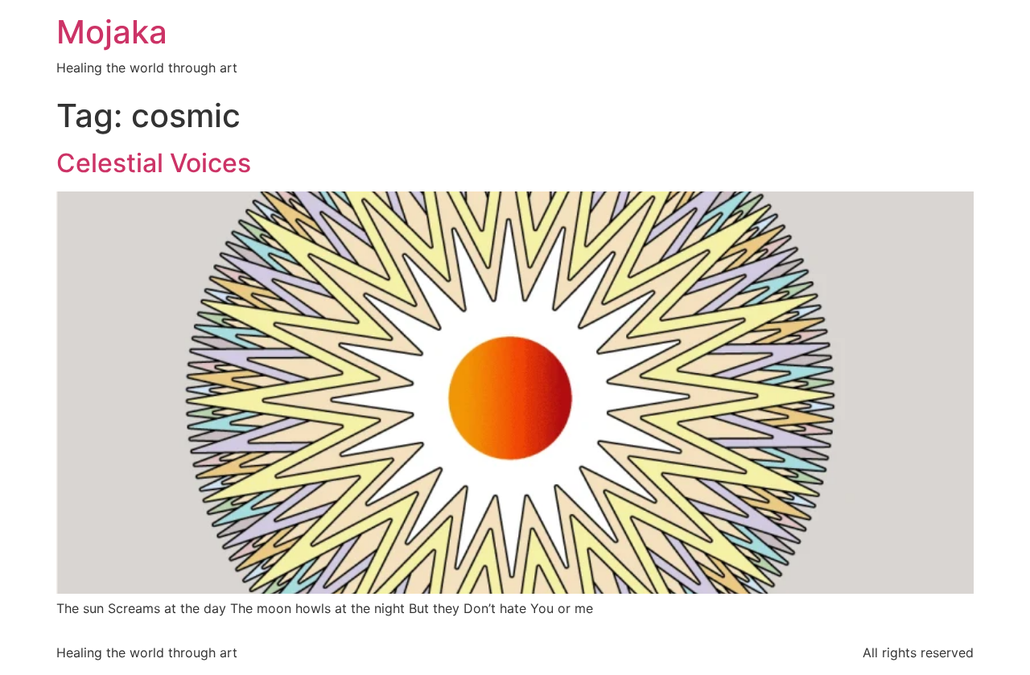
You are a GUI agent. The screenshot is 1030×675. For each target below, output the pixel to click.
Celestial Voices (153, 163)
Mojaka (111, 31)
